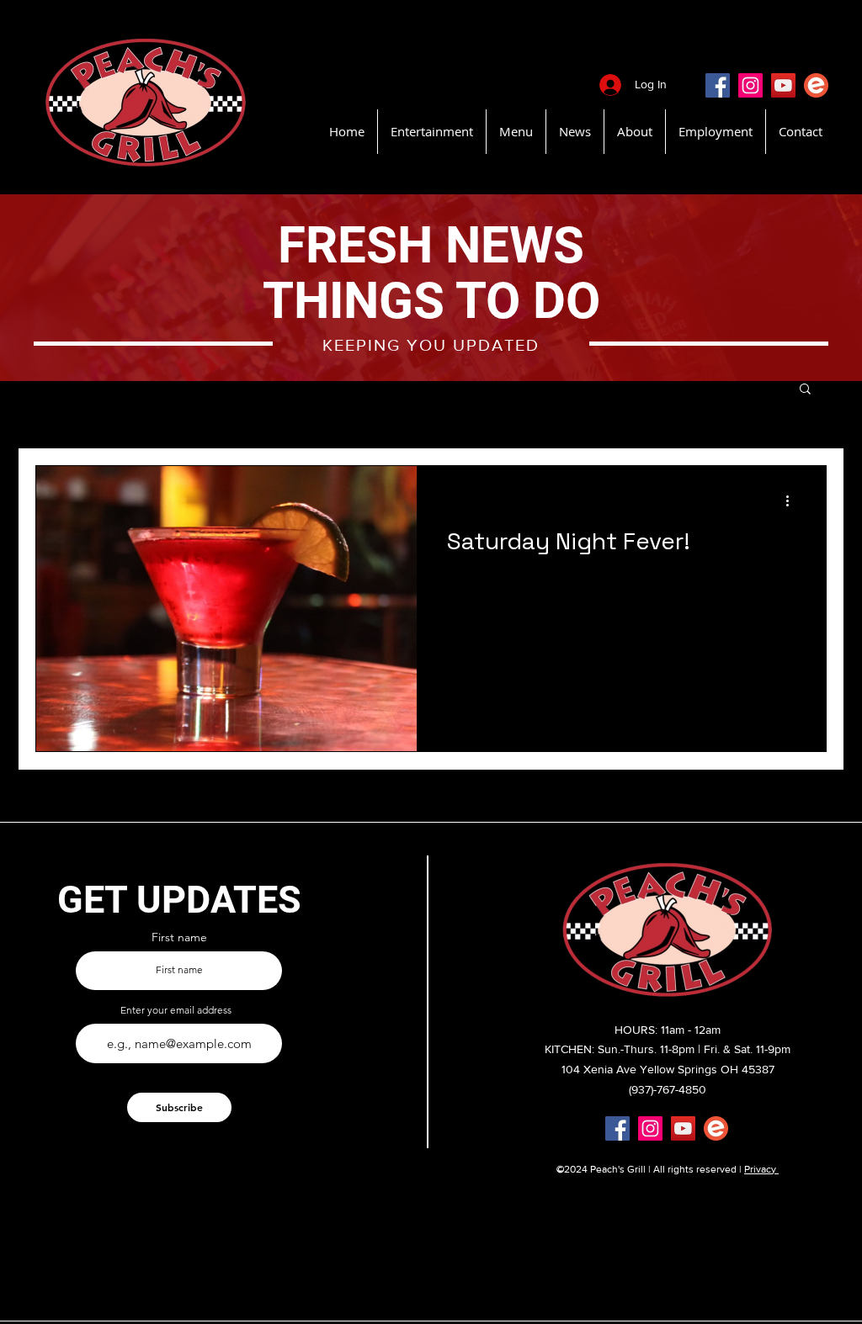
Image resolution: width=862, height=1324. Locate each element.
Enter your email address (175, 1010)
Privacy (761, 1169)
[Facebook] (717, 85)
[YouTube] (783, 85)
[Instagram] (750, 85)
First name (179, 937)
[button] (805, 390)
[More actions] (793, 500)
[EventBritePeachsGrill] (816, 85)
